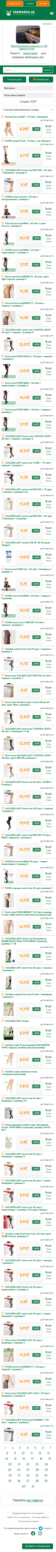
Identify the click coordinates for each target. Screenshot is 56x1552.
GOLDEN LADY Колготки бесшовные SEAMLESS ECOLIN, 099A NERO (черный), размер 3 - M (24, 941)
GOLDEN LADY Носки (17, 1021)
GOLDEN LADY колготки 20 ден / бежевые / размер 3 (22, 1155)
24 (46, 1464)
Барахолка (14, 3)
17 (32, 1459)
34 (45, 1475)
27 (28, 1470)
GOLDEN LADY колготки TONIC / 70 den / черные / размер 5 (26, 464)
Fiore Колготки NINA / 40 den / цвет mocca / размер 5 (23, 224)
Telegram (47, 1528)
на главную (35, 1500)
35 (9, 1481)
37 (28, 1481)
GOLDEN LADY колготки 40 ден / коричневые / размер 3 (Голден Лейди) (24, 1208)
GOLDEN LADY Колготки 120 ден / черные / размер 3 (27, 809)
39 (46, 1481)
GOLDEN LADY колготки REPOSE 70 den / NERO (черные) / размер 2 (26, 836)
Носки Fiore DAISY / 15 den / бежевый (26, 116)
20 (10, 1464)
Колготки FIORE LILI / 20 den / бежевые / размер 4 (26, 570)
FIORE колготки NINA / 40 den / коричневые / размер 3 (20, 251)
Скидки (29, 3)
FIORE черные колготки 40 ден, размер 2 (28, 888)
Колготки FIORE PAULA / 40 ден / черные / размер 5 (26, 357)
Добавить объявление (37, 1546)
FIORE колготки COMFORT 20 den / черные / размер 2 (23, 623)
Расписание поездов (28, 1521)
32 (27, 1475)
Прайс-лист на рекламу (18, 1517)
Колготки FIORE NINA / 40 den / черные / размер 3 (26, 411)
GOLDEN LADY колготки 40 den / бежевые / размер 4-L (21, 1099)
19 (49, 1459)
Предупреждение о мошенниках (27, 1513)
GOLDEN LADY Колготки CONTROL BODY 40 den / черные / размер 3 (26, 437)
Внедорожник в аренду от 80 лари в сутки (29, 47)
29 (46, 1470)
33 (36, 1475)
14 (6, 1459)
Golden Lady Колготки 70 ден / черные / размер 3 (26, 650)
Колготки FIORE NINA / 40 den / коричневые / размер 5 (21, 384)
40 (24, 1486)
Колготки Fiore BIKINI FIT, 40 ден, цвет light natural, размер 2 (25, 278)
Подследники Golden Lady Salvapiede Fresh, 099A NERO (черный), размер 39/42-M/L (26, 1127)
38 (37, 1481)
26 (18, 1470)
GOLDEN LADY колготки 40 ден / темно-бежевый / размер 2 (26, 1182)
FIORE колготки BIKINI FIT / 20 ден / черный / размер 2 (23, 1368)
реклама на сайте (47, 23)
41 (33, 1486)
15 (15, 1459)
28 (37, 1470)
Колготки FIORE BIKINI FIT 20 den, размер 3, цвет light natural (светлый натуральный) (26, 913)
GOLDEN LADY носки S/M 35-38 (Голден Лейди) (25, 544)
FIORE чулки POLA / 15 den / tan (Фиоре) (28, 140)
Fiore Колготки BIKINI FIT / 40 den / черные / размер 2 (23, 304)
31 (19, 1475)
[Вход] (52, 13)
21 (19, 1464)
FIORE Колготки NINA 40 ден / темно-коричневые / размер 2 (24, 862)
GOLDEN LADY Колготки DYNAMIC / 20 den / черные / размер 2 (25, 1421)
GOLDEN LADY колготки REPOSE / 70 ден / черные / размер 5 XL (26, 490)
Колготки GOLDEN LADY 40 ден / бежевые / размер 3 (22, 1341)
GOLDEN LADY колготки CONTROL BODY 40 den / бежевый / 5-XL (26, 730)
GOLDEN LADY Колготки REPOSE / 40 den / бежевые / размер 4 (26, 171)
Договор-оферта (40, 1517)
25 (9, 1470)
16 (23, 1459)
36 (19, 1481)
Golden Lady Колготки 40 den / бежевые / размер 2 (26, 995)
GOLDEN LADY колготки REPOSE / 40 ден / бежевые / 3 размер (26, 517)
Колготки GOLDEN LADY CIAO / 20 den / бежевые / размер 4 (26, 1394)
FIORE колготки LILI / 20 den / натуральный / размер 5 (19, 198)
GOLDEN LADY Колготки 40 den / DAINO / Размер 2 (26, 783)
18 (41, 1459)
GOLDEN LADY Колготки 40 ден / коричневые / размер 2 (22, 1288)
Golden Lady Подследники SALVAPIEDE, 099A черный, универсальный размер (25, 1046)
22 (28, 1464)
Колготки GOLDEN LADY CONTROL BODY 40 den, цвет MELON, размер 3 (26, 756)
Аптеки (43, 3)
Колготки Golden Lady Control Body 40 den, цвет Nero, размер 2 (25, 703)
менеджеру (30, 53)
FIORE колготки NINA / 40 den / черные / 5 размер (26, 597)
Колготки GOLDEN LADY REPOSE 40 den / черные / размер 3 (26, 677)
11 (31, 1453)
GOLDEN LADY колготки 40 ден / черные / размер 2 (26, 1261)
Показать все (14, 79)
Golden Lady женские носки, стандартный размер (19, 1073)
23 (37, 1464)
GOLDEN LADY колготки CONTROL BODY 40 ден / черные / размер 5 (26, 331)
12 (40, 1453)
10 (23, 1453)
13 (48, 1453)
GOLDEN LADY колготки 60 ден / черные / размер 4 (26, 969)
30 (10, 1475)
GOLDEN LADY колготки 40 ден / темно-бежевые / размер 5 (26, 1315)
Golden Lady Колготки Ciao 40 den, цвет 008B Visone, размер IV (26, 1235)
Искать (47, 70)
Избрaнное (42, 79)
